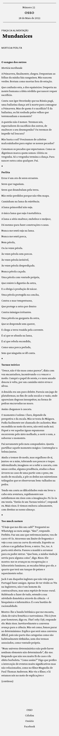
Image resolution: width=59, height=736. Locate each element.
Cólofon (29, 715)
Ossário (29, 720)
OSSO (29, 12)
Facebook (29, 726)
